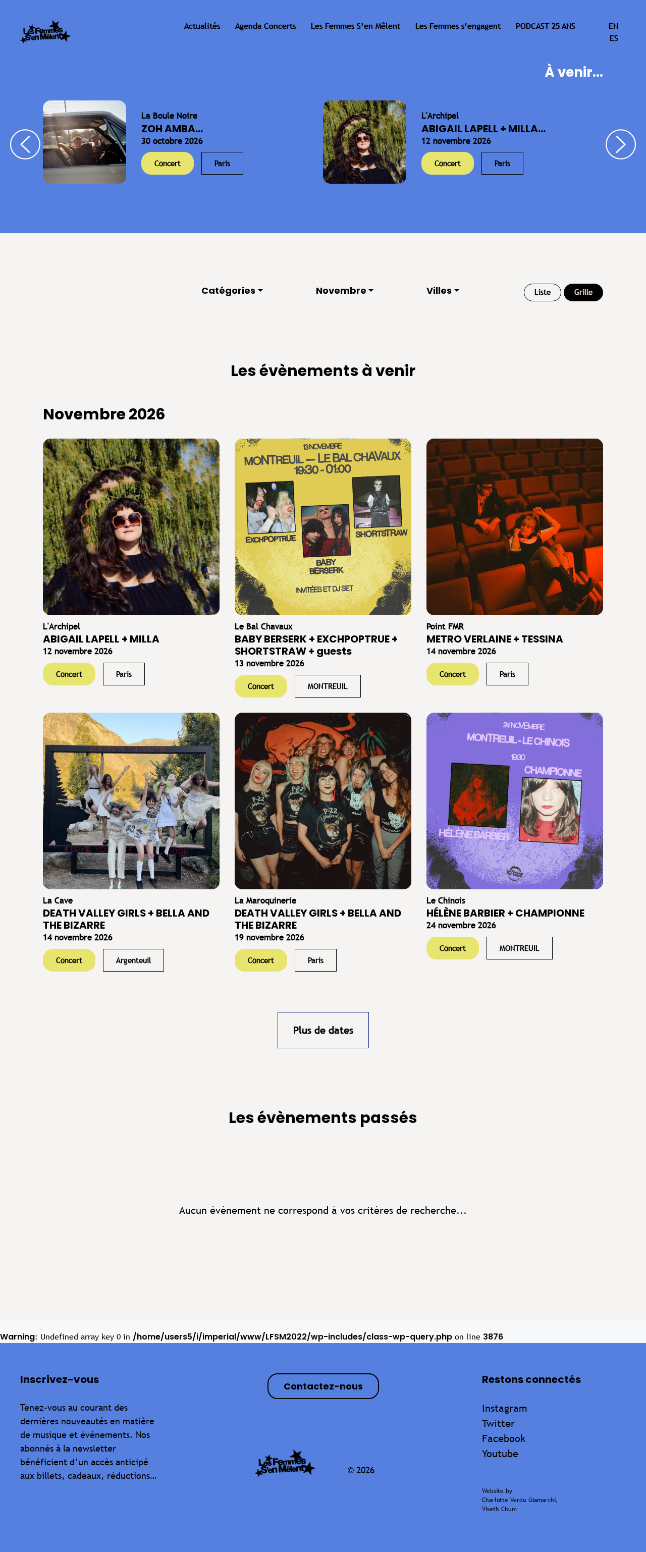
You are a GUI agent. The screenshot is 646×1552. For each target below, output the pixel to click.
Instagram (504, 1408)
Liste (542, 292)
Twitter (498, 1423)
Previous (25, 144)
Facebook (503, 1438)
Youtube (500, 1453)
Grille (583, 292)
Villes (439, 290)
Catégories (228, 290)
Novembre (341, 290)
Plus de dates (323, 1030)
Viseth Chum (499, 1509)
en (613, 26)
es (614, 38)
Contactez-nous (323, 1386)
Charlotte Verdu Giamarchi (519, 1500)
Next (621, 144)
